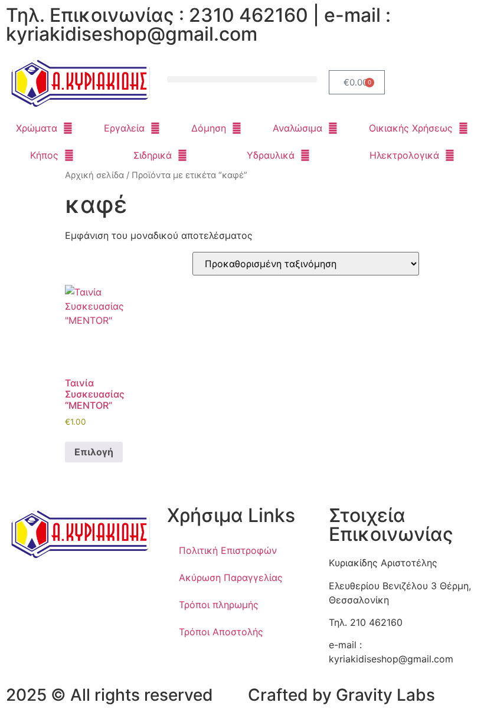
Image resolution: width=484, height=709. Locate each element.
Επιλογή (93, 452)
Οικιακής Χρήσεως (411, 128)
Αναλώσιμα (297, 128)
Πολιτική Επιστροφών (228, 550)
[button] (241, 79)
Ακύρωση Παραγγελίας (231, 577)
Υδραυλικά (271, 155)
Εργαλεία (124, 128)
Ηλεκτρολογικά (404, 155)
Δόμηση (208, 128)
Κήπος (44, 155)
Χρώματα (36, 128)
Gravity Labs (385, 695)
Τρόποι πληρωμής (219, 604)
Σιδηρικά (152, 155)
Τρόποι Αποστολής (221, 632)
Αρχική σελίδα (94, 175)
